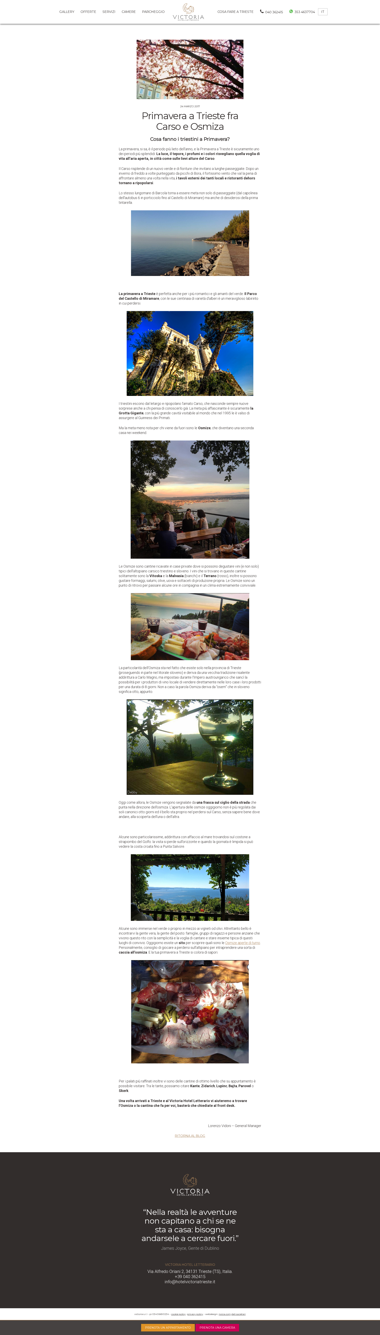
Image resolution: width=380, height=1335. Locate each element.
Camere (129, 12)
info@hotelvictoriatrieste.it (190, 1281)
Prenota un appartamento (168, 1327)
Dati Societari (238, 1314)
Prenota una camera (217, 1327)
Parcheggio (153, 12)
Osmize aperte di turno (242, 943)
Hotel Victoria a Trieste (188, 12)
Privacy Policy (195, 1314)
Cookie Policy (178, 1314)
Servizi (109, 12)
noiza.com (225, 1314)
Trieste (236, 12)
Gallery (66, 12)
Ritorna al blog (190, 1136)
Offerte (88, 12)
